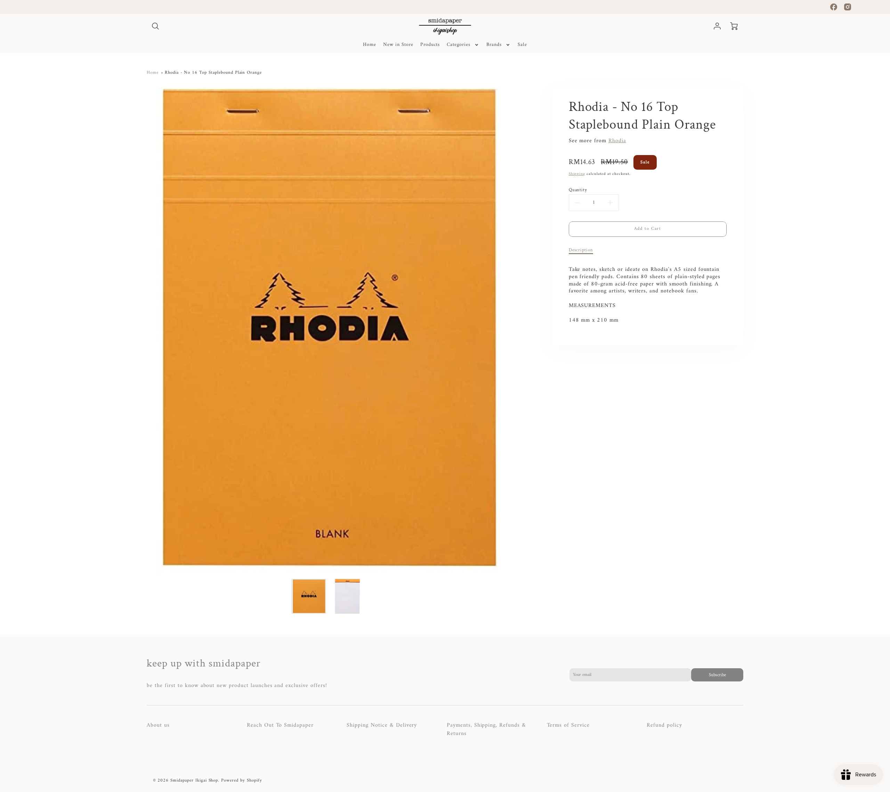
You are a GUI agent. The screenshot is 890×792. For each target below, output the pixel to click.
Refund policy (664, 725)
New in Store (398, 45)
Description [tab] (581, 250)
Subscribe (717, 675)
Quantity (578, 190)
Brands (494, 45)
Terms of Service (568, 725)
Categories (458, 45)
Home (369, 45)
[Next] (513, 330)
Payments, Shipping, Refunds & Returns (486, 729)
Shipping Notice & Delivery (382, 725)
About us (158, 725)
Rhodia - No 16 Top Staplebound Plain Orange (213, 72)
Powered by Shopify (241, 780)
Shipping (577, 173)
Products (430, 45)
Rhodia (617, 141)
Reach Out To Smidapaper (280, 725)
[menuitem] (369, 45)
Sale (522, 45)
